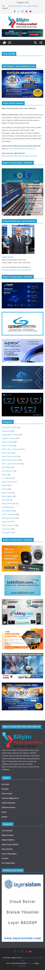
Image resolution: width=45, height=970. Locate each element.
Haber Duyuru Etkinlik (10, 844)
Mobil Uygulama (7, 496)
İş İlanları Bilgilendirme (10, 798)
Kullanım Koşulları (8, 807)
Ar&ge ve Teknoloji (8, 438)
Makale (4, 485)
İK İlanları (5, 789)
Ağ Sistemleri (6, 431)
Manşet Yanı (6, 493)
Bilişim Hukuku (7, 453)
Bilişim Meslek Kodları (9, 456)
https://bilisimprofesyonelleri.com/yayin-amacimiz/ (19, 156)
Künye (4, 812)
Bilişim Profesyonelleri (9, 460)
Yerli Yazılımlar (7, 532)
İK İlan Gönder (7, 794)
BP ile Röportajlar (8, 863)
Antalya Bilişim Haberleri (10, 435)
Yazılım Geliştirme (8, 525)
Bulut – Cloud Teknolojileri (11, 464)
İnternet (4, 474)
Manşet (4, 489)
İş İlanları (5, 858)
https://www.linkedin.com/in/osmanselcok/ (17, 270)
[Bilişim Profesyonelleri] (22, 732)
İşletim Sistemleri (8, 482)
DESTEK (36, 767)
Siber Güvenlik (7, 511)
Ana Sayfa (5, 784)
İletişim (4, 817)
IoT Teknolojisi (7, 478)
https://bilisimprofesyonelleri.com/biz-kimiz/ (20, 148)
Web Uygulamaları (8, 518)
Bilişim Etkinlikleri (8, 442)
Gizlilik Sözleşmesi (8, 803)
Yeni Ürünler (6, 529)
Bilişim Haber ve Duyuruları (11, 449)
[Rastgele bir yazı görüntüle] (40, 42)
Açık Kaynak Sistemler (9, 427)
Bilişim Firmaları (7, 445)
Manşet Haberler (8, 840)
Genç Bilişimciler (7, 471)
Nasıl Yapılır (6, 500)
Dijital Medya (6, 467)
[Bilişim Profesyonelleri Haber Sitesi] (4, 42)
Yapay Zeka (6, 522)
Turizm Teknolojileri (9, 514)
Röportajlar (6, 507)
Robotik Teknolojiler (9, 503)
